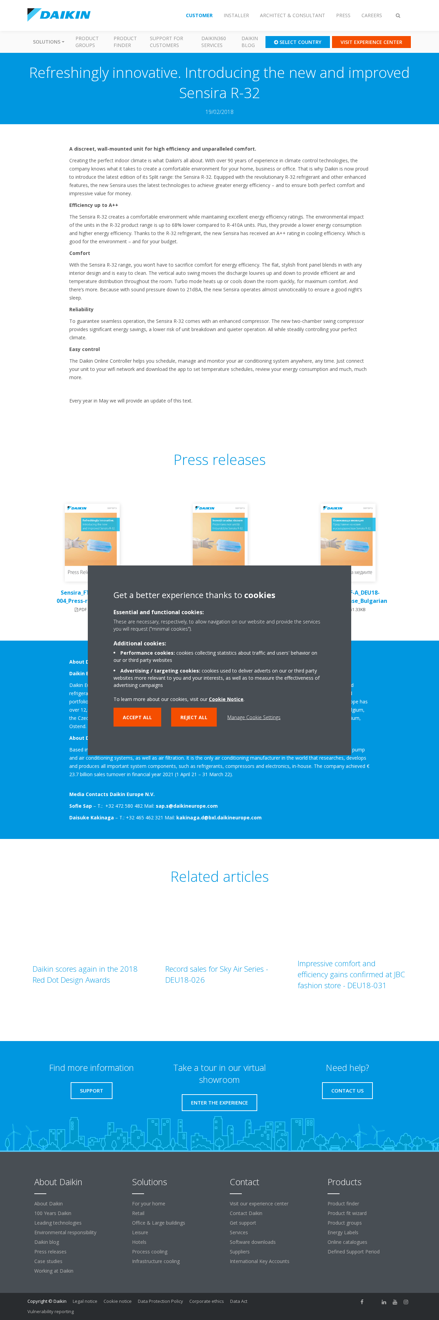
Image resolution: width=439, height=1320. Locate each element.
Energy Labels (343, 1232)
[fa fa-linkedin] (384, 1301)
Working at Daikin (53, 1271)
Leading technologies (58, 1222)
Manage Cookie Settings (254, 717)
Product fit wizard (347, 1213)
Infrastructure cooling (156, 1261)
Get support (243, 1222)
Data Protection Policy (160, 1301)
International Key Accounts (259, 1261)
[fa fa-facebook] (362, 1301)
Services (239, 1232)
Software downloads (253, 1242)
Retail (138, 1213)
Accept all (137, 717)
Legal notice (85, 1301)
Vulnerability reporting (50, 1311)
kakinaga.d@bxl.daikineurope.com (219, 817)
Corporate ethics (206, 1301)
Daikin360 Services (213, 41)
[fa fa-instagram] (406, 1301)
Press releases (50, 1251)
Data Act (238, 1301)
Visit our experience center (259, 1203)
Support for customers (166, 41)
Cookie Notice (226, 699)
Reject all (193, 717)
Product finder (125, 41)
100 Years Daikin (52, 1213)
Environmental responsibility (65, 1232)
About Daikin (48, 1203)
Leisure (140, 1232)
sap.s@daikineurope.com (187, 806)
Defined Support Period (354, 1251)
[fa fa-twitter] (373, 1301)
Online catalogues (347, 1242)
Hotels (139, 1242)
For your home (148, 1203)
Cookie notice (118, 1301)
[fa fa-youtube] (395, 1301)
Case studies (48, 1261)
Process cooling (149, 1251)
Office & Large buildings (158, 1222)
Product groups (87, 41)
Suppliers (240, 1251)
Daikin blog (249, 41)
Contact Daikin (246, 1213)
